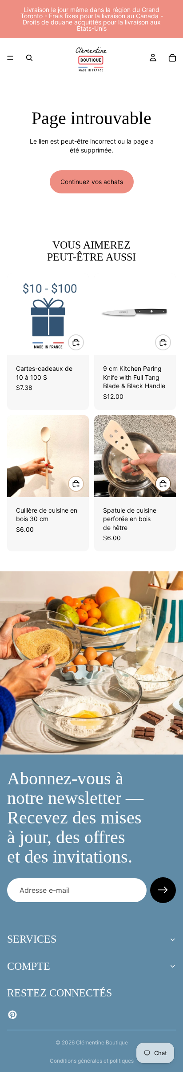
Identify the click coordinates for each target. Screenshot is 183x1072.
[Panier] (172, 58)
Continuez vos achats (91, 181)
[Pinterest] (12, 1014)
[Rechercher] (29, 58)
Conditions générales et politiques (92, 1060)
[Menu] (10, 58)
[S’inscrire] (163, 890)
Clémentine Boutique (102, 1042)
